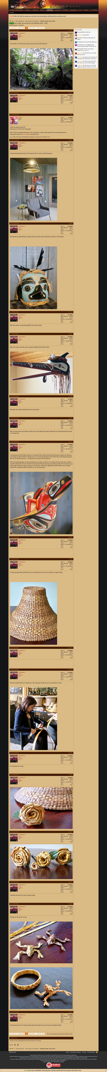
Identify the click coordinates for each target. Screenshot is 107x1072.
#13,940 (71, 1012)
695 (20, 27)
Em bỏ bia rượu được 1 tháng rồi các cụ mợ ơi (85, 49)
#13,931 (71, 537)
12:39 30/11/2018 (14, 647)
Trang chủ (35, 10)
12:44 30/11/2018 (14, 904)
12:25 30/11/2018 (14, 418)
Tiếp (42, 27)
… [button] (17, 27)
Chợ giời (73, 10)
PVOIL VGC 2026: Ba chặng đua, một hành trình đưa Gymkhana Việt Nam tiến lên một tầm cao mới (40, 16)
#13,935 (71, 753)
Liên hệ (68, 1052)
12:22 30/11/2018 (14, 312)
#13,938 (71, 882)
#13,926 (71, 312)
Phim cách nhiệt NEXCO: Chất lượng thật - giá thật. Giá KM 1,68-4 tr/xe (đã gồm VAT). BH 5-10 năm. (55, 1070)
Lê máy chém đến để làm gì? (87, 42)
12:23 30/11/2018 (14, 334)
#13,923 (71, 114)
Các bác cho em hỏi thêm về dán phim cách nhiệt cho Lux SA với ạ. (87, 57)
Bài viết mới (78, 29)
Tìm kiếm (11, 12)
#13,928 (71, 396)
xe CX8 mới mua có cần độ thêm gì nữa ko (86, 53)
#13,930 (71, 441)
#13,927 (71, 334)
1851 (39, 27)
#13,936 (71, 774)
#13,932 (71, 559)
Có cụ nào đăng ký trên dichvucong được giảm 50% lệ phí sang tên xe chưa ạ (87, 45)
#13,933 (71, 647)
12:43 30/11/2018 (14, 882)
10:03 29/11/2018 (14, 114)
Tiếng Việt (13, 1052)
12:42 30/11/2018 (14, 774)
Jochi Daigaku (13, 25)
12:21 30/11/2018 (14, 223)
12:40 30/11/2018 (14, 669)
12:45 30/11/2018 (14, 1012)
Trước (11, 27)
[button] (45, 10)
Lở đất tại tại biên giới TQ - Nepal (86, 38)
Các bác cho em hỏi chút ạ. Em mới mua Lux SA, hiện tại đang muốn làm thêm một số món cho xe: (86, 62)
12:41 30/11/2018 (14, 753)
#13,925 (71, 223)
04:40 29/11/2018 (14, 30)
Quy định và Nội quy (76, 1052)
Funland (65, 10)
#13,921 (71, 30)
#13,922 (71, 92)
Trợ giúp (84, 1052)
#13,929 (71, 418)
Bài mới (42, 10)
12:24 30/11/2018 (14, 396)
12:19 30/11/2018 (14, 140)
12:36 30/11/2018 (14, 537)
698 (30, 27)
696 (23, 27)
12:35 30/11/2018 (14, 441)
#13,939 (71, 904)
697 (26, 27)
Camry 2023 (83, 35)
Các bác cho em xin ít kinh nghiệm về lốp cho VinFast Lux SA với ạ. (86, 66)
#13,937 (71, 832)
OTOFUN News (91, 1052)
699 (33, 27)
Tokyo (71, 40)
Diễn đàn (49, 10)
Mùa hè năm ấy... (84, 32)
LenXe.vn (27, 10)
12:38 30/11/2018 (14, 559)
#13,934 (71, 669)
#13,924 (71, 140)
